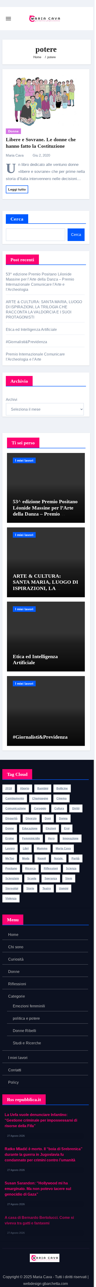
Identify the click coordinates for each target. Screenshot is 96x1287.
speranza (51, 878)
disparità (11, 818)
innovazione (71, 838)
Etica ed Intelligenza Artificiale (32, 330)
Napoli (42, 858)
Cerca (17, 218)
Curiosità (16, 959)
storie (30, 888)
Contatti (14, 1070)
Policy (13, 1082)
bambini (42, 788)
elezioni (51, 828)
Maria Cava (15, 155)
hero (51, 838)
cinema (61, 798)
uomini (63, 888)
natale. (58, 858)
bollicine (62, 788)
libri (26, 848)
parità (75, 858)
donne (9, 828)
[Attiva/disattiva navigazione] (8, 18)
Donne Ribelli (24, 1031)
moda (25, 858)
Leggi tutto (17, 189)
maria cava (63, 848)
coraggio (40, 808)
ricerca (30, 868)
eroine (9, 838)
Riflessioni (17, 984)
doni (48, 818)
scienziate (12, 878)
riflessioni (51, 868)
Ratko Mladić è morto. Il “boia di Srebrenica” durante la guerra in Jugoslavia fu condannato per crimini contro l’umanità (43, 1154)
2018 (8, 788)
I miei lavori (24, 460)
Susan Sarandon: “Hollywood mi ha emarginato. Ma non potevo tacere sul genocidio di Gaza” (38, 1188)
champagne (40, 798)
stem (68, 878)
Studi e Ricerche (27, 1043)
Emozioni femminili (29, 1006)
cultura (59, 808)
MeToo (9, 858)
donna (63, 818)
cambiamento (14, 798)
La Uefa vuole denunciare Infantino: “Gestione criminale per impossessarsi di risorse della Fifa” (41, 1120)
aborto (24, 788)
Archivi (11, 400)
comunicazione (15, 808)
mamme (42, 848)
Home (13, 935)
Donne (13, 131)
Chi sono (16, 947)
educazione (30, 828)
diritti (75, 808)
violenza (11, 898)
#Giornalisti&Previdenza (27, 342)
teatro (46, 888)
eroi (66, 828)
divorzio (31, 818)
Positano (11, 868)
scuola (31, 878)
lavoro (10, 848)
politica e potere (26, 1018)
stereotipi (11, 888)
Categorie (16, 996)
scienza (71, 868)
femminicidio (31, 838)
